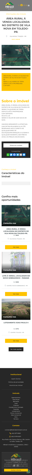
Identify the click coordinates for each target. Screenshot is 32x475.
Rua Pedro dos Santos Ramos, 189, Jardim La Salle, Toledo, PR (16, 440)
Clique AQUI (14, 466)
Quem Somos (16, 379)
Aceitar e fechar (16, 470)
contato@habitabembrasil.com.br (16, 430)
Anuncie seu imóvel (16, 385)
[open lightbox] (16, 58)
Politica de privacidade (16, 382)
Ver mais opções (16, 349)
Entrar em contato (16, 145)
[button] (28, 5)
